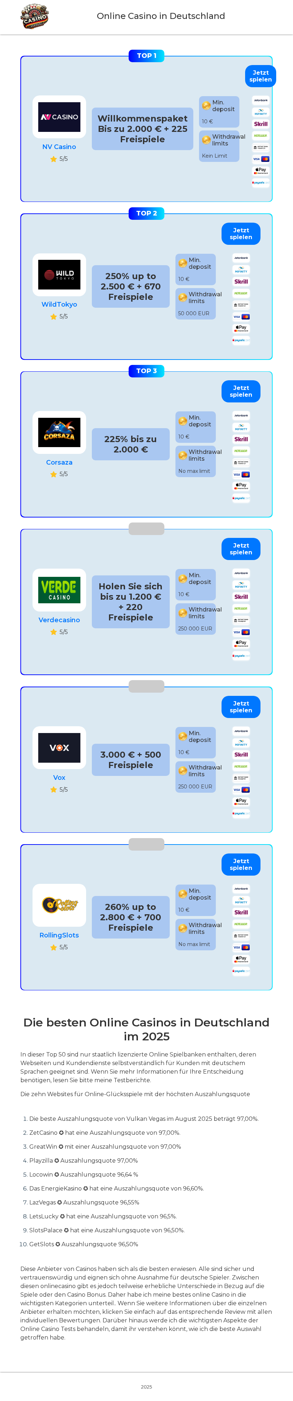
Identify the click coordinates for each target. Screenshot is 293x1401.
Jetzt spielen (260, 76)
